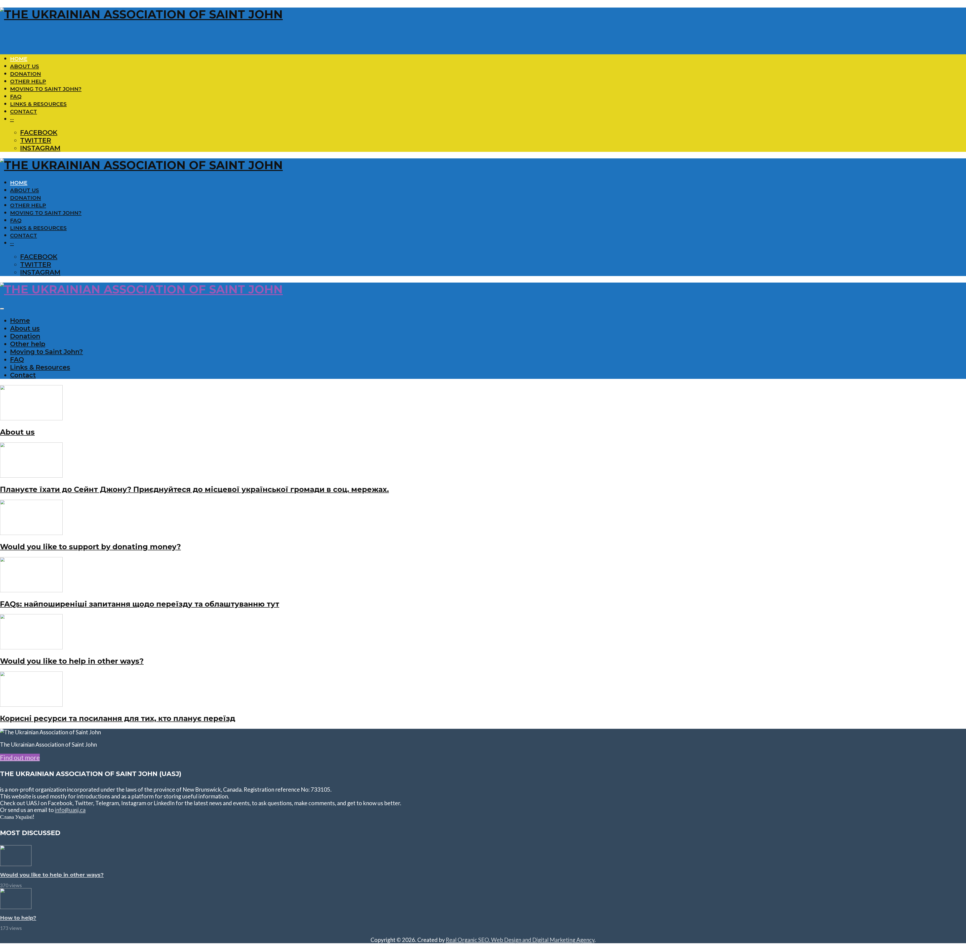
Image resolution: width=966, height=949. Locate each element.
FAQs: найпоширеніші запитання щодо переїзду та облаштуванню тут (139, 604)
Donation (25, 74)
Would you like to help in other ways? (72, 661)
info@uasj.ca (70, 809)
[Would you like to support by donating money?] (31, 532)
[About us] (31, 418)
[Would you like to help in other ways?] (31, 647)
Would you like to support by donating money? (90, 546)
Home (18, 59)
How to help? (18, 918)
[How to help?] (15, 906)
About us (24, 66)
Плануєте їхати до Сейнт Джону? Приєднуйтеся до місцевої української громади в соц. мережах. (194, 489)
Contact (23, 111)
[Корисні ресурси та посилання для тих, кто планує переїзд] (31, 704)
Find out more (20, 757)
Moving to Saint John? (46, 89)
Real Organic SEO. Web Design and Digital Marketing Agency (520, 939)
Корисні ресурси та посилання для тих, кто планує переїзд (117, 718)
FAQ (16, 96)
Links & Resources (38, 104)
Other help (28, 81)
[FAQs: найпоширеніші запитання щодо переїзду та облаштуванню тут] (31, 590)
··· (12, 119)
